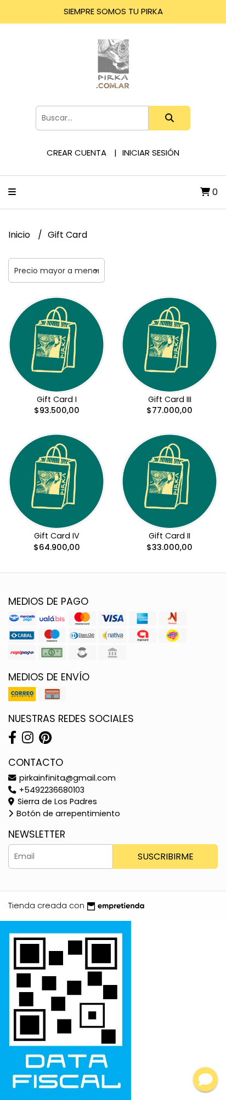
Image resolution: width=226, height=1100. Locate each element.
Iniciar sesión (150, 152)
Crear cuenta (76, 152)
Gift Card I (57, 399)
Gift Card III (169, 399)
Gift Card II (169, 535)
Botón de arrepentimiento (67, 813)
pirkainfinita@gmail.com (66, 777)
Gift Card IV (57, 535)
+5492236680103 (50, 789)
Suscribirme (166, 856)
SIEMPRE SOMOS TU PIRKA (113, 11)
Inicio (20, 234)
